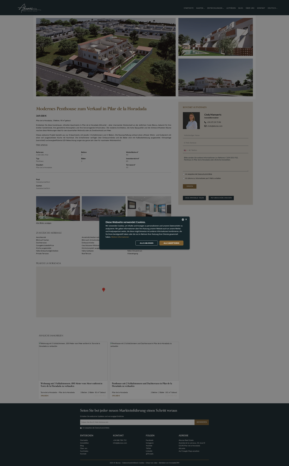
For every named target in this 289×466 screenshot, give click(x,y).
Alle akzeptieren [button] (171, 243)
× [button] (186, 219)
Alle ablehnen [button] (146, 243)
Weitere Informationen (120, 237)
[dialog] (144, 233)
